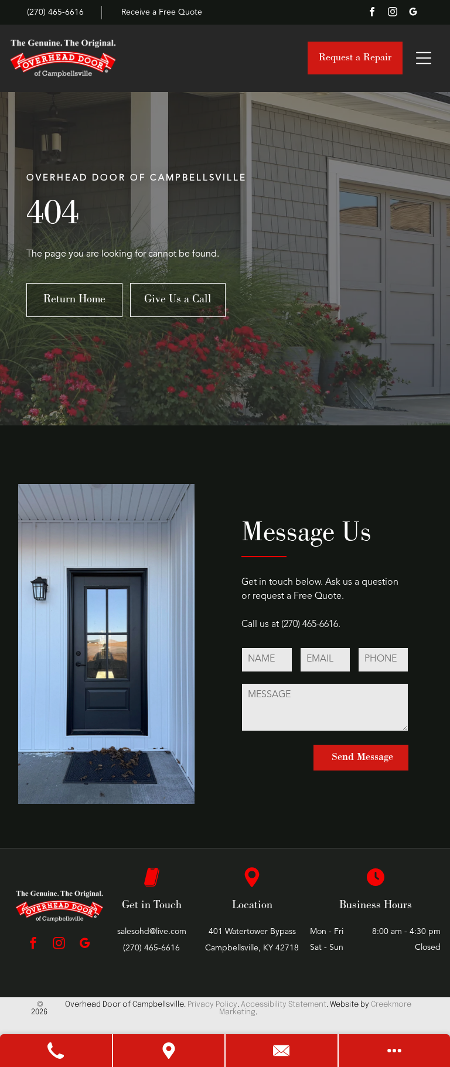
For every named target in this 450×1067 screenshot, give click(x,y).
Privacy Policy (212, 1004)
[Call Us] (56, 1050)
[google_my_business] (413, 13)
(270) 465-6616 (309, 624)
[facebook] (372, 13)
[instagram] (393, 13)
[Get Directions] (169, 1050)
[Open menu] (423, 58)
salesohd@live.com (151, 932)
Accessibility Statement (283, 1004)
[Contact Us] (282, 1050)
